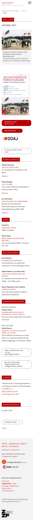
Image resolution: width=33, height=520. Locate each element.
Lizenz (4, 428)
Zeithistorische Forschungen (10, 11)
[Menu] (29, 3)
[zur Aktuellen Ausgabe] (16, 49)
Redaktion (14, 444)
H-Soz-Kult (5, 481)
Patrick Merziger (15, 60)
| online (9, 483)
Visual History (6, 488)
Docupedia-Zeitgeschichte (10, 486)
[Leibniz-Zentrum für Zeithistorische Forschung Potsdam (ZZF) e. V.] (7, 517)
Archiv (24, 11)
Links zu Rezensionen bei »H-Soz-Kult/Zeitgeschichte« (13, 352)
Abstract (5, 176)
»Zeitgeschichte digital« (10, 456)
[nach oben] (29, 516)
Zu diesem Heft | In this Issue (13, 151)
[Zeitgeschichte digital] (15, 463)
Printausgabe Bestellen (10, 123)
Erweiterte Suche (10, 422)
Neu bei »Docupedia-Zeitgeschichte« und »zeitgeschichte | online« (13, 364)
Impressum (5, 450)
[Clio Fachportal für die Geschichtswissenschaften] (10, 468)
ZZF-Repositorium (8, 491)
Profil (4, 444)
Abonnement (10, 131)
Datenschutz (15, 450)
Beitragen (14, 446)
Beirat (23, 444)
